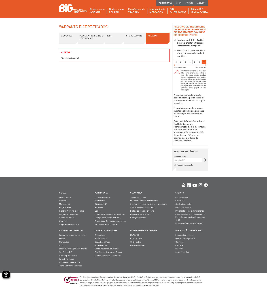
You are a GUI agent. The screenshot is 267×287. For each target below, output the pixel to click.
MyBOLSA (134, 235)
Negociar (152, 35)
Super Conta (100, 235)
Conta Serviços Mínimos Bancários (110, 214)
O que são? (66, 35)
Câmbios (179, 245)
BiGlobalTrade (136, 238)
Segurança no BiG (138, 197)
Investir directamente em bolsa (72, 235)
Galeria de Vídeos (66, 218)
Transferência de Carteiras (70, 266)
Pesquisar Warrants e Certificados (91, 36)
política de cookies (115, 277)
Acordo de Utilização (98, 277)
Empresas (99, 207)
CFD (61, 245)
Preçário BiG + (65, 207)
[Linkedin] (189, 185)
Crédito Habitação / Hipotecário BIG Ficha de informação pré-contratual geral (190, 217)
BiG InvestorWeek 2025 (69, 262)
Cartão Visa (180, 201)
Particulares (100, 201)
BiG (178, 11)
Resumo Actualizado (184, 235)
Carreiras (63, 221)
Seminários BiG (182, 252)
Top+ (109, 35)
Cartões (98, 211)
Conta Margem (181, 197)
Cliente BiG (199, 11)
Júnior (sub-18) (101, 204)
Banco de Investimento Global (73, 8)
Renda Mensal (101, 238)
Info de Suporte (133, 35)
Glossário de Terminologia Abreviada (110, 221)
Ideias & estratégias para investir (73, 249)
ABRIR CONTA (165, 3)
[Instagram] (200, 185)
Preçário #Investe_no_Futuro (71, 211)
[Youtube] (194, 185)
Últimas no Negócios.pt (185, 238)
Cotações (179, 242)
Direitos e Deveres (183, 207)
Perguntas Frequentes (68, 214)
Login (178, 3)
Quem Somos (65, 197)
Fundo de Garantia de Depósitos (144, 201)
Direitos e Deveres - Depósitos (108, 255)
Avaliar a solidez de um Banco (143, 207)
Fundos (62, 238)
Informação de (157, 11)
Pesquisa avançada (185, 165)
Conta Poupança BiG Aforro (107, 249)
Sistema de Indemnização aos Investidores (148, 204)
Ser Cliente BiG (65, 252)
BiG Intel (179, 249)
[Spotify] (183, 185)
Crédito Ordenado (183, 204)
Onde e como (97, 11)
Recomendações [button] (137, 245)
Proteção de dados (138, 218)
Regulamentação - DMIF (140, 214)
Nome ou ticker (180, 156)
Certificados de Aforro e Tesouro (108, 252)
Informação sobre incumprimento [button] (189, 211)
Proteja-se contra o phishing (142, 211)
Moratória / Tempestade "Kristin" (189, 223)
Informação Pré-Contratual (106, 224)
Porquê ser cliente (102, 197)
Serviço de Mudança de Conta (108, 218)
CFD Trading (135, 242)
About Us (201, 3)
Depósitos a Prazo (102, 242)
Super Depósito (101, 245)
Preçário (189, 3)
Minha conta (64, 204)
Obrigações (64, 242)
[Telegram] (206, 185)
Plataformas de (136, 11)
